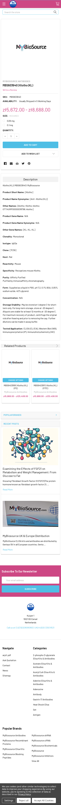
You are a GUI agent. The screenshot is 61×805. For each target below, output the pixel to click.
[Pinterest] (29, 163)
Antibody (37, 694)
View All (35, 761)
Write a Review (10, 89)
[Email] (11, 163)
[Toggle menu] (4, 4)
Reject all (24, 800)
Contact (6, 665)
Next (56, 346)
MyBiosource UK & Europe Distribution (26, 536)
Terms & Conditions (30, 774)
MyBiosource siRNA (41, 740)
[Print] (17, 163)
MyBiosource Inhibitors (42, 755)
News (5, 670)
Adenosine (38, 689)
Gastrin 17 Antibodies (43, 699)
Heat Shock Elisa (41, 704)
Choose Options (15, 380)
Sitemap (7, 675)
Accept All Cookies (44, 800)
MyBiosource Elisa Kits (13, 749)
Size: (11, 115)
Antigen (36, 714)
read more (8, 489)
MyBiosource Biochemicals (44, 745)
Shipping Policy (30, 778)
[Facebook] (5, 163)
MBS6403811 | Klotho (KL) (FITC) (45, 387)
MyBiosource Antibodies (14, 735)
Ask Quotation (9, 660)
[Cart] (57, 4)
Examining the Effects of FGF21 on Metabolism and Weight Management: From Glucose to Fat (29, 472)
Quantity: (8, 130)
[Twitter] (23, 163)
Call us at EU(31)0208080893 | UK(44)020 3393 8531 (30, 627)
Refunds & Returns (30, 782)
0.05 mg (10, 120)
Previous (53, 346)
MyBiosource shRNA (41, 735)
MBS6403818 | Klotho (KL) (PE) (16, 387)
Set (34, 709)
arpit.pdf (7, 655)
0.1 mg (10, 125)
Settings (8, 800)
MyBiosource (38, 750)
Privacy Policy (24, 794)
